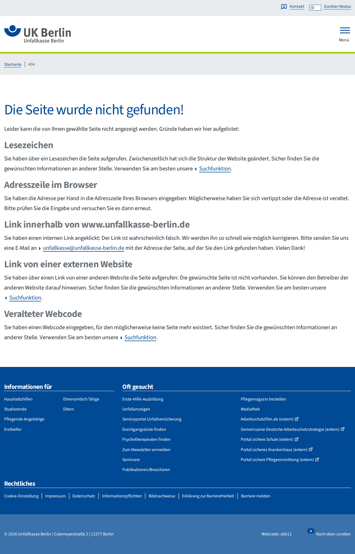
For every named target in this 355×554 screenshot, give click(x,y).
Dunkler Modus (337, 6)
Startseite (13, 64)
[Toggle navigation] (345, 30)
